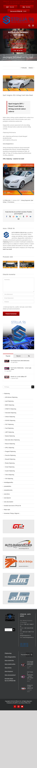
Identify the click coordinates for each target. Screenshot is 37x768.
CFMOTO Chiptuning (10, 409)
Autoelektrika (7, 486)
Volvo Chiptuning (9, 474)
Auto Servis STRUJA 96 (24, 703)
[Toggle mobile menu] (33, 26)
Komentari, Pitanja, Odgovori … (12, 513)
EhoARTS (15, 703)
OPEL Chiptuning (9, 447)
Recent (18, 356)
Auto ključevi (7, 498)
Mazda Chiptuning (10, 436)
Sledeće (31, 68)
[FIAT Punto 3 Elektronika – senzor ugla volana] (6, 368)
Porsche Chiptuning (10, 455)
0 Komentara (10, 202)
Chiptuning (7, 393)
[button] (4, 264)
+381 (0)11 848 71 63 (28, 631)
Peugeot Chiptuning (10, 451)
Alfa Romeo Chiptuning (11, 397)
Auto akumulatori (8, 502)
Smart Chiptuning (9, 467)
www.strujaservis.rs (8, 144)
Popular (8, 356)
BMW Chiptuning (9, 405)
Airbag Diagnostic (25, 200)
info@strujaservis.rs (26, 3)
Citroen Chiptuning (10, 416)
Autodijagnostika (8, 482)
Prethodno (24, 68)
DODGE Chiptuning (10, 420)
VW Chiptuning (9, 478)
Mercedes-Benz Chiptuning (12, 440)
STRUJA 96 (7, 200)
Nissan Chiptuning (10, 443)
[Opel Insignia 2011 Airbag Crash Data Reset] (18, 179)
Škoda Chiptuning (10, 463)
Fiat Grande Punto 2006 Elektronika (20, 360)
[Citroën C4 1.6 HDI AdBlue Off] (6, 377)
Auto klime (7, 494)
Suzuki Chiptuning (10, 471)
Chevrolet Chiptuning (10, 412)
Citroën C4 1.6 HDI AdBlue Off (18, 376)
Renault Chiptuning (10, 459)
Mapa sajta (7, 509)
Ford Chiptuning (9, 428)
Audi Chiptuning (9, 401)
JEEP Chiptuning (9, 432)
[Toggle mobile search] (29, 26)
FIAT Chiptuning (9, 424)
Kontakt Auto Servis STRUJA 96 (12, 505)
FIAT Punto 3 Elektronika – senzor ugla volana (21, 368)
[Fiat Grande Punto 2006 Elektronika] (6, 361)
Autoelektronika (8, 490)
